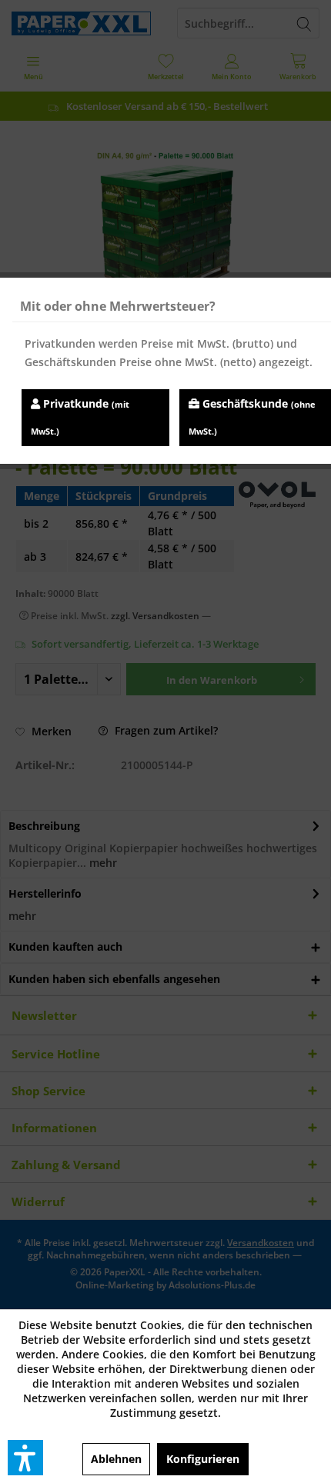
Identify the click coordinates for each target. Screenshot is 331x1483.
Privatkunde (80, 416)
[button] (25, 1457)
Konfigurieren (202, 1458)
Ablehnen (116, 1458)
